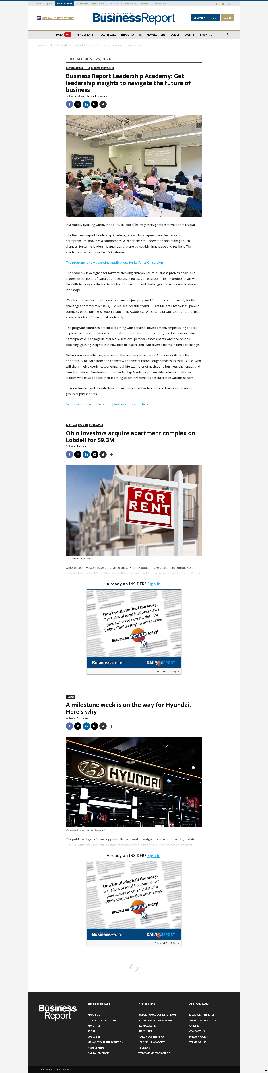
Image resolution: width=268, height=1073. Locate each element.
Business (71, 425)
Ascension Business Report (156, 1020)
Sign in (153, 583)
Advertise (82, 3)
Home (40, 45)
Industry (127, 34)
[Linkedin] (222, 3)
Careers (194, 1025)
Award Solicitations (153, 3)
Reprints (130, 3)
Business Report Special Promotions (88, 96)
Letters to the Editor (102, 1020)
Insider (83, 425)
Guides (175, 34)
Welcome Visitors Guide (154, 1053)
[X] (228, 3)
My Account (64, 3)
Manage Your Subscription (105, 1042)
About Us (94, 1014)
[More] (111, 454)
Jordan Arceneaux (78, 446)
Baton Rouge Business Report (158, 1014)
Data (63, 34)
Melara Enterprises (202, 1014)
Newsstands (96, 1047)
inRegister (145, 1031)
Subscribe (98, 3)
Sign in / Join (44, 3)
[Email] (94, 104)
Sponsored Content (78, 68)
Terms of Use (197, 1042)
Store (91, 1031)
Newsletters (156, 34)
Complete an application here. (127, 404)
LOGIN (227, 17)
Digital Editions (98, 1053)
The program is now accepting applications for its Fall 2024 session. (115, 262)
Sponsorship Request (203, 1020)
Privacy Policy (198, 1036)
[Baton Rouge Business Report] (134, 19)
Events (190, 34)
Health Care (107, 34)
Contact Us (114, 3)
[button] (227, 35)
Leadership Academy (151, 1042)
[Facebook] (216, 3)
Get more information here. (85, 404)
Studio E (144, 1047)
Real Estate (85, 34)
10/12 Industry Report (152, 1036)
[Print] (103, 104)
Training (206, 34)
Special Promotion (102, 68)
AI (140, 34)
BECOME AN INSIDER (205, 17)
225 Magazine (147, 1025)
